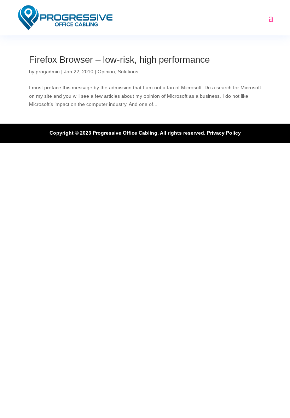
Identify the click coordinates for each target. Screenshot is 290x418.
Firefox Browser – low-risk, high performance (119, 59)
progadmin (48, 71)
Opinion (106, 71)
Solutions (128, 71)
